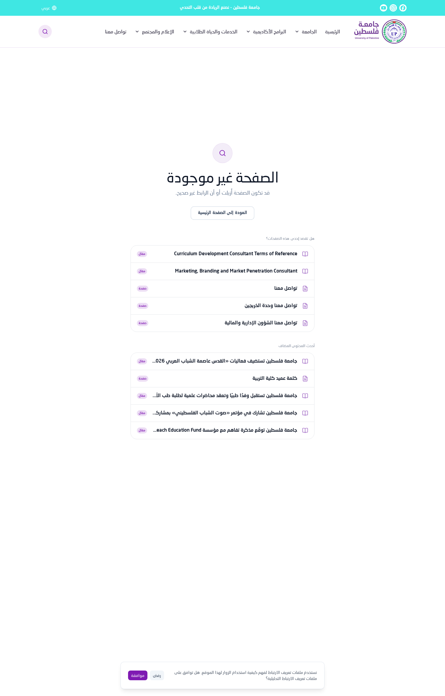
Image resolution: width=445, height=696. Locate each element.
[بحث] (45, 31)
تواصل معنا (115, 31)
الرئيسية (332, 31)
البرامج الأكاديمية (269, 31)
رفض (157, 675)
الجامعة (309, 31)
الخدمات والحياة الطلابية (213, 31)
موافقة (137, 675)
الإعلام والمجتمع (158, 31)
